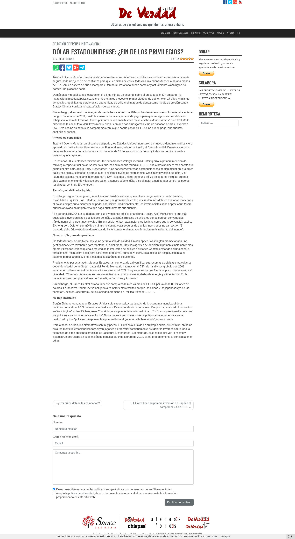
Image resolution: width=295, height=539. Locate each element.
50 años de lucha (78, 2)
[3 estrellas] (186, 58)
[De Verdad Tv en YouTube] (240, 2)
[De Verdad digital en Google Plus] (235, 2)
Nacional (165, 33)
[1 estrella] (181, 58)
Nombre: (58, 422)
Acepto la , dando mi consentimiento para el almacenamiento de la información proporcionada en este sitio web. (116, 495)
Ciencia (220, 33)
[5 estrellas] (192, 58)
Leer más (211, 536)
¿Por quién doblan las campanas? (79, 403)
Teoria (230, 33)
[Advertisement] (123, 368)
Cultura (195, 33)
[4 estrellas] (189, 58)
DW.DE (71, 59)
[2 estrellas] (184, 58)
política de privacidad (81, 493)
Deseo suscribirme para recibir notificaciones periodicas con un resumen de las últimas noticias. (114, 489)
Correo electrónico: (64, 436)
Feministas (208, 33)
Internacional (180, 33)
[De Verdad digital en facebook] (225, 2)
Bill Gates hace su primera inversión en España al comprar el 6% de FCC (161, 405)
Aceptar (226, 536)
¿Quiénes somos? (60, 2)
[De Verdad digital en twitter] (230, 2)
